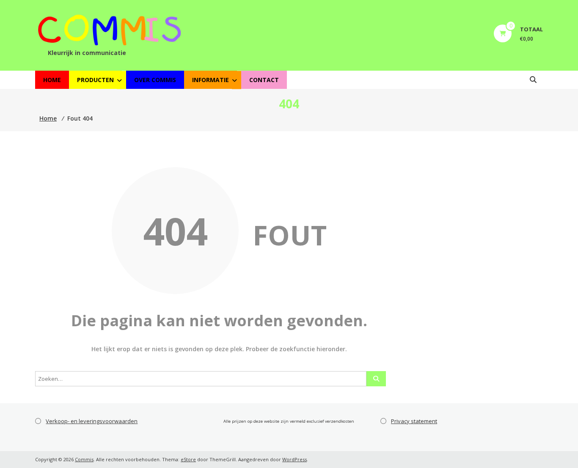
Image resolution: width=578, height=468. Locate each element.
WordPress (294, 459)
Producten (95, 80)
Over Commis (155, 80)
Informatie (210, 80)
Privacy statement (414, 421)
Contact (264, 80)
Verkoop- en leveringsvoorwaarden (92, 421)
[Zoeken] (376, 378)
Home (52, 80)
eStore (188, 459)
